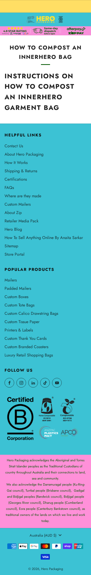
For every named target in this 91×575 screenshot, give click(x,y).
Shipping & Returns (21, 171)
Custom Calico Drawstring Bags (31, 313)
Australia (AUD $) (43, 535)
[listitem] (45, 6)
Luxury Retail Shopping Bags (29, 355)
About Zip (13, 212)
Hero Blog (13, 229)
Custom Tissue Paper (22, 322)
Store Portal (15, 254)
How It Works (16, 162)
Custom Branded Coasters (26, 347)
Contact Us (14, 146)
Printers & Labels (19, 330)
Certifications (16, 179)
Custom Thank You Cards (26, 338)
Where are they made (23, 196)
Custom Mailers (18, 204)
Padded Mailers (18, 288)
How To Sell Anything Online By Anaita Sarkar (44, 238)
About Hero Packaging (24, 154)
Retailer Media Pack (21, 221)
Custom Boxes (16, 297)
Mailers (11, 280)
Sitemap (11, 246)
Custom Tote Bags (19, 305)
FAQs (9, 187)
